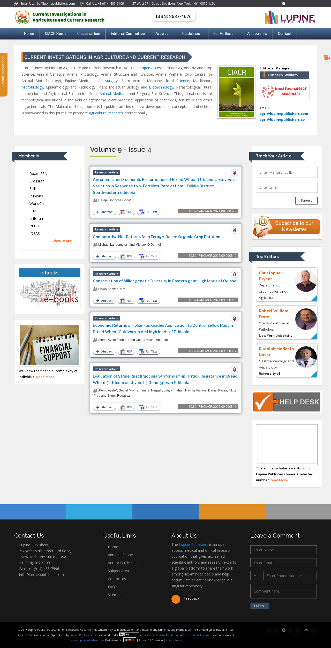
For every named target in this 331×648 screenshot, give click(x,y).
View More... (63, 240)
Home (29, 33)
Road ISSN (37, 173)
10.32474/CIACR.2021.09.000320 (212, 211)
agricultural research (106, 112)
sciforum (36, 218)
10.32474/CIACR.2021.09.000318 (212, 300)
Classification (88, 33)
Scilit (32, 188)
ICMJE (33, 211)
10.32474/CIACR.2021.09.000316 (212, 406)
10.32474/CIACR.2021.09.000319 (212, 255)
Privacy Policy (173, 640)
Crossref (36, 181)
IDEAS (34, 233)
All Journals (257, 33)
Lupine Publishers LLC (84, 635)
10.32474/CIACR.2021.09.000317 (212, 350)
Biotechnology (161, 87)
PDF (129, 212)
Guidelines (191, 33)
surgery (111, 80)
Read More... (46, 376)
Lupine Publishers (193, 544)
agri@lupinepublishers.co (282, 119)
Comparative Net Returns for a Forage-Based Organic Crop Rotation (156, 237)
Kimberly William (282, 75)
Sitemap (114, 594)
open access (152, 67)
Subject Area (118, 570)
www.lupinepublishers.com (87, 640)
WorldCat (36, 203)
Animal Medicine (113, 93)
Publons (35, 196)
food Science (177, 80)
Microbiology (32, 87)
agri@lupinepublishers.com (284, 113)
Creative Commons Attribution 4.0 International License (176, 635)
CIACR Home (56, 33)
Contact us (116, 578)
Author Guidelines (122, 562)
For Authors (224, 33)
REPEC (34, 225)
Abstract (106, 212)
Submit (306, 200)
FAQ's (112, 586)
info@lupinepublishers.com (41, 574)
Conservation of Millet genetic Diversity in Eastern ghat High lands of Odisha (164, 281)
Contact (284, 33)
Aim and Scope (120, 554)
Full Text (151, 212)
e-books (49, 272)
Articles (161, 33)
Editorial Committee (128, 33)
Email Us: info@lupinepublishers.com (47, 3)
